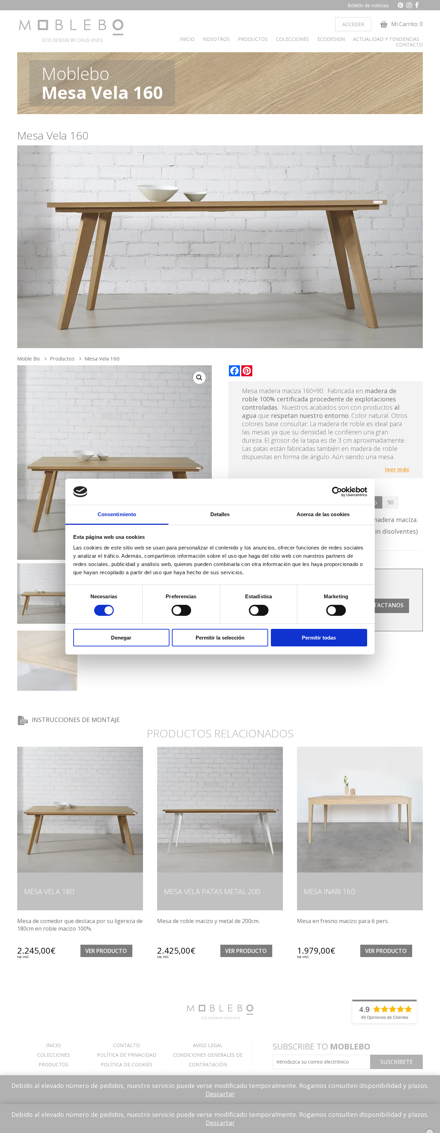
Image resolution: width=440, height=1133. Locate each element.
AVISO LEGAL (208, 1045)
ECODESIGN (331, 39)
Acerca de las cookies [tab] (323, 514)
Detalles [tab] (220, 514)
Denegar (121, 638)
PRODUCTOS (253, 39)
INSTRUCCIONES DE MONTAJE (76, 719)
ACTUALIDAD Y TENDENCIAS (386, 39)
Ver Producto (106, 951)
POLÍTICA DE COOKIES (126, 1064)
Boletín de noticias (368, 5)
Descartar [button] (220, 1094)
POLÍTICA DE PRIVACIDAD (126, 1055)
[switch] (181, 610)
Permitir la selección (220, 638)
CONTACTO (409, 44)
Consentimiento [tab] (117, 514)
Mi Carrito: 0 (406, 24)
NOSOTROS (216, 39)
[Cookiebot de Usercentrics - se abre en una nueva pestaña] (337, 492)
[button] (199, 377)
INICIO (187, 39)
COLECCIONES (292, 39)
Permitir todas (319, 638)
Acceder (353, 24)
